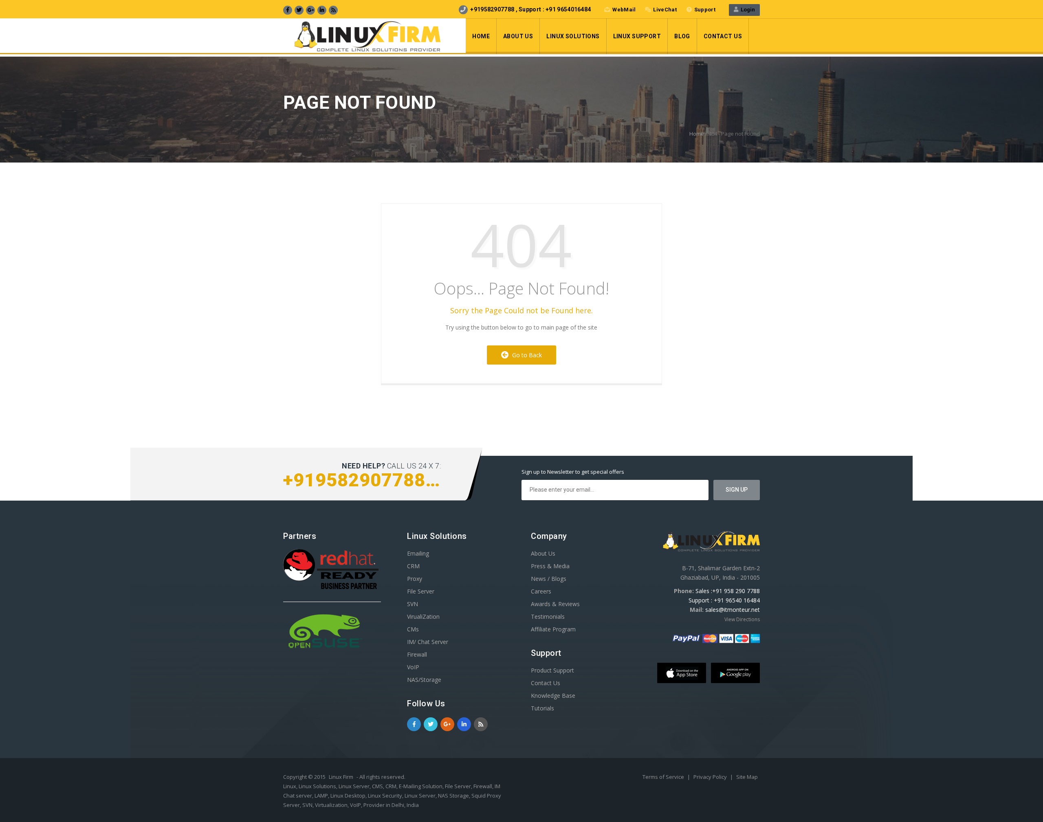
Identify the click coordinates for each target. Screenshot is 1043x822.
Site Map (747, 776)
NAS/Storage (424, 680)
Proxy (414, 578)
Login (746, 10)
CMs (413, 629)
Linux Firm (341, 776)
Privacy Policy (710, 776)
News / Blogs (548, 578)
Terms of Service (664, 776)
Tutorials (542, 708)
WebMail (624, 10)
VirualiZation (423, 616)
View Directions (742, 619)
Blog (682, 36)
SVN (412, 604)
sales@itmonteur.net (732, 609)
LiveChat (664, 10)
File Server (420, 591)
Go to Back (525, 355)
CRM (413, 566)
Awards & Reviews (555, 604)
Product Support (552, 670)
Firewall (417, 654)
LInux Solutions (572, 36)
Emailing (418, 553)
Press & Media (550, 566)
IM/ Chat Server (427, 642)
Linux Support (637, 36)
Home (481, 36)
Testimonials (548, 616)
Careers (541, 591)
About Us (518, 36)
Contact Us (723, 36)
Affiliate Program (553, 629)
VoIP (413, 667)
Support (704, 10)
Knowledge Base (553, 695)
